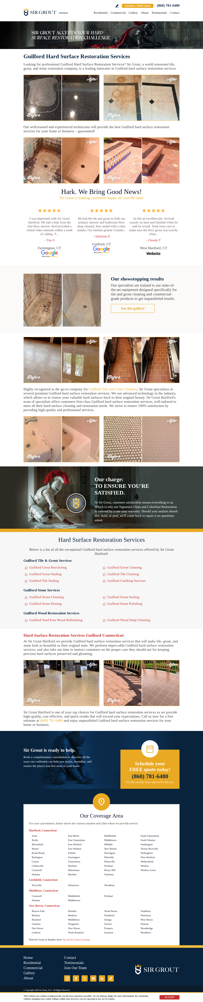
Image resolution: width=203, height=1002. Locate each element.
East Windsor (74, 848)
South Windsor (148, 840)
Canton (35, 861)
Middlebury (74, 919)
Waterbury (146, 915)
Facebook (76, 978)
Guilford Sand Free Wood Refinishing (56, 620)
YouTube (93, 978)
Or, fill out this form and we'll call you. (150, 782)
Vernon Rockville (149, 848)
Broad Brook (38, 853)
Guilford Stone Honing (45, 603)
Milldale (108, 844)
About (144, 12)
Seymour (108, 932)
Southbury (146, 911)
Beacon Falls (38, 911)
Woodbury (109, 885)
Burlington (37, 857)
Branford (36, 919)
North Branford (76, 932)
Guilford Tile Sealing (44, 580)
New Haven (74, 928)
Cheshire (36, 924)
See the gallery (133, 308)
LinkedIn (102, 978)
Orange (108, 919)
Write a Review (116, 6)
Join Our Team (75, 968)
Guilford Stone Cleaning (46, 597)
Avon (34, 835)
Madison (72, 915)
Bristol (35, 848)
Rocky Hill (109, 870)
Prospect (108, 928)
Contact (175, 12)
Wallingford (147, 853)
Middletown (110, 840)
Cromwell (37, 870)
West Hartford (148, 857)
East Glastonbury (76, 840)
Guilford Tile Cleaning (123, 574)
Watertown (73, 885)
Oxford (107, 924)
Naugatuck (73, 924)
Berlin (35, 840)
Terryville (37, 885)
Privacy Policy (107, 996)
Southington (147, 844)
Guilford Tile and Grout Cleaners (113, 389)
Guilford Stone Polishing (124, 603)
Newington (109, 853)
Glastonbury (74, 861)
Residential (101, 12)
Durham (36, 874)
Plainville (109, 857)
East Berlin (73, 835)
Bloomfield (37, 844)
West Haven (147, 919)
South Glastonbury (150, 835)
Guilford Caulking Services (126, 580)
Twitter (84, 978)
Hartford (72, 865)
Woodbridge (147, 928)
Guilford (36, 932)
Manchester (74, 870)
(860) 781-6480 (168, 5)
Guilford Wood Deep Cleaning (128, 620)
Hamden (72, 911)
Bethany (36, 915)
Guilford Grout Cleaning (124, 567)
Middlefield (110, 835)
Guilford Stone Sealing (123, 597)
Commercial (118, 12)
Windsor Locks (148, 870)
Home (28, 957)
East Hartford (75, 844)
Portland (108, 865)
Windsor (145, 865)
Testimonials (159, 12)
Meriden (72, 874)
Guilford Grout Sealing (45, 574)
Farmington (74, 857)
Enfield (71, 853)
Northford (109, 915)
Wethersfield (147, 861)
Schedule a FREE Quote (138, 5)
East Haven (37, 928)
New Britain (110, 848)
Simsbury (109, 874)
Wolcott (144, 924)
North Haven (110, 911)
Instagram (67, 978)
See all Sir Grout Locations (76, 939)
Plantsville (109, 861)
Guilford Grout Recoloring (48, 567)
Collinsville (37, 865)
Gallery (133, 12)
